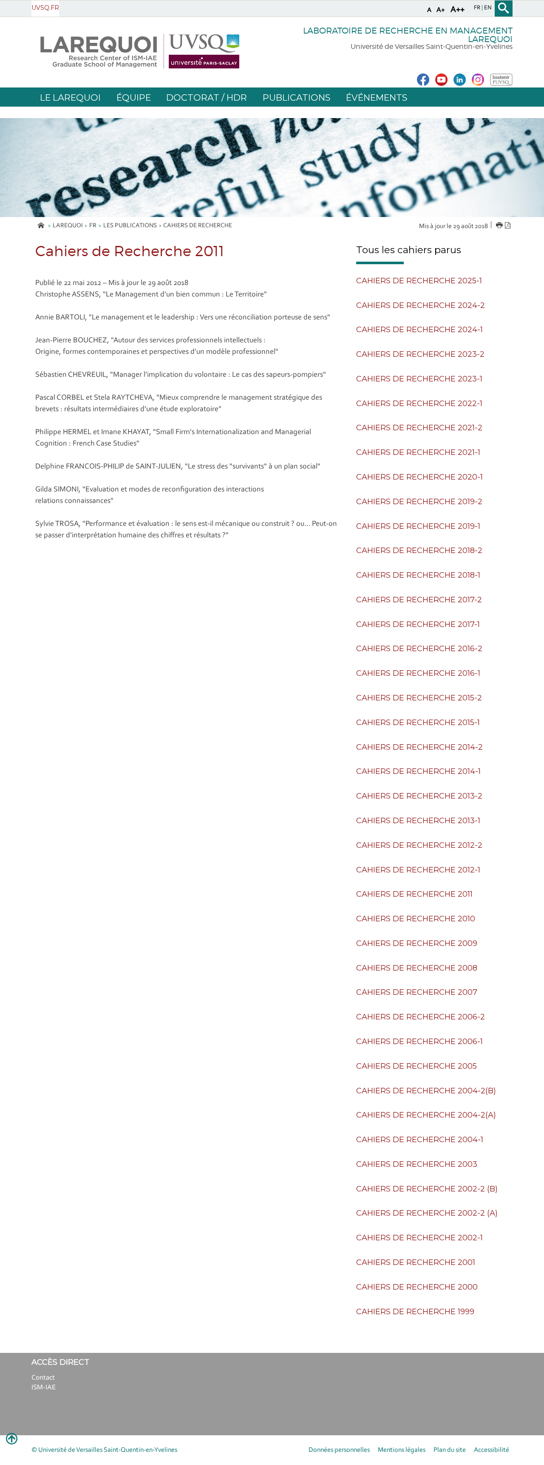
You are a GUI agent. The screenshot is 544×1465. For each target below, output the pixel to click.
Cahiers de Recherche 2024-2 (420, 305)
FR (92, 226)
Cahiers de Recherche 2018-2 (419, 550)
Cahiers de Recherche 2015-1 (418, 722)
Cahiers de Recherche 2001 (415, 1262)
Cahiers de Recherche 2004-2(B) (426, 1090)
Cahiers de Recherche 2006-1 (419, 1041)
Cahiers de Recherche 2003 (416, 1164)
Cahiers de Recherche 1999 (415, 1311)
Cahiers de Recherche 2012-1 (418, 870)
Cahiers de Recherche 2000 (417, 1287)
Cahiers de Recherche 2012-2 (419, 845)
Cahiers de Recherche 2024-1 (419, 329)
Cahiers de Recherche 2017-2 (419, 599)
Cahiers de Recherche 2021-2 (419, 427)
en (488, 8)
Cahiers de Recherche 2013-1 (418, 820)
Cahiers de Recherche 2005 (416, 1066)
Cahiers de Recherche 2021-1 (418, 452)
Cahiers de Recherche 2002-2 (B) (427, 1189)
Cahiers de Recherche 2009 (416, 943)
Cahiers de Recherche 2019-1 (418, 526)
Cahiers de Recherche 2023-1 (419, 379)
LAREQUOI (68, 226)
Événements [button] (376, 97)
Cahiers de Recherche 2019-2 (419, 501)
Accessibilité (491, 1450)
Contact (43, 1377)
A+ (440, 10)
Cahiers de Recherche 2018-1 (418, 575)
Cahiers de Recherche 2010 (415, 918)
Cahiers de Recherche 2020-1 (419, 477)
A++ (457, 10)
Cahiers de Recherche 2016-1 (418, 673)
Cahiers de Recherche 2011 (414, 894)
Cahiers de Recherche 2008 (416, 968)
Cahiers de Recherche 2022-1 (419, 403)
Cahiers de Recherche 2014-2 (419, 747)
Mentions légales (401, 1450)
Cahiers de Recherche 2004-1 (419, 1139)
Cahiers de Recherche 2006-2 (420, 1017)
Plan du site (450, 1450)
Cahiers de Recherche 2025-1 (419, 280)
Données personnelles (339, 1450)
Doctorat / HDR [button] (206, 97)
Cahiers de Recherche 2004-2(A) (426, 1115)
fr (478, 8)
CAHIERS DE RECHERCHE (197, 226)
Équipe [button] (133, 97)
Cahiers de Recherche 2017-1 (418, 624)
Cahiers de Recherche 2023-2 (420, 354)
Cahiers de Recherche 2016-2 (419, 648)
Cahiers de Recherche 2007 (416, 992)
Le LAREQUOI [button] (70, 97)
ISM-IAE (43, 1387)
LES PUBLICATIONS (130, 226)
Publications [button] (296, 97)
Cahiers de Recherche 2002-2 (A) (427, 1213)
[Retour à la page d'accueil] (139, 51)
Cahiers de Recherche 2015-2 (419, 698)
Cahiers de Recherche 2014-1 (418, 771)
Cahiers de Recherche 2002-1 (419, 1237)
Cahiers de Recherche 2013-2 (419, 796)
